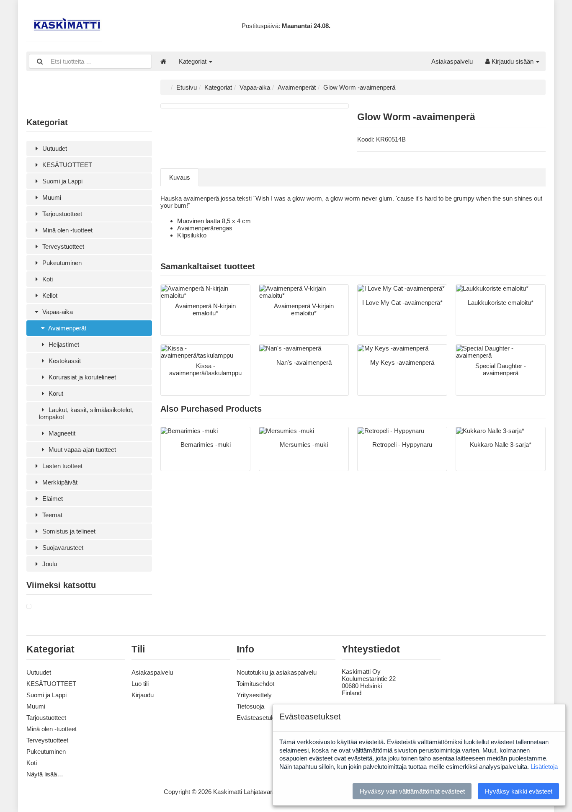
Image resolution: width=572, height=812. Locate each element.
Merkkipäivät (59, 482)
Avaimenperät (66, 328)
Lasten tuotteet (61, 465)
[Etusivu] (163, 61)
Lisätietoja (544, 766)
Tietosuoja (250, 706)
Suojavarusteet (62, 547)
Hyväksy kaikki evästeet (518, 791)
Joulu (49, 563)
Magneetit (61, 433)
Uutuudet (54, 148)
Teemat (51, 514)
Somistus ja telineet (68, 531)
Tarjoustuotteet (61, 213)
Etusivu (186, 87)
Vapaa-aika (57, 311)
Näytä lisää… (44, 774)
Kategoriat (193, 61)
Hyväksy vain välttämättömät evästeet (412, 791)
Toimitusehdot (255, 683)
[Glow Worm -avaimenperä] (28, 606)
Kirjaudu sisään (512, 61)
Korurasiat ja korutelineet (81, 377)
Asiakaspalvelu (452, 61)
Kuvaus (179, 177)
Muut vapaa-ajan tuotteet (81, 449)
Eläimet (52, 498)
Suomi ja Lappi (61, 181)
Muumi (51, 197)
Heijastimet (63, 344)
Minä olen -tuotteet (67, 230)
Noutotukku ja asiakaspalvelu (277, 672)
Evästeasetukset (260, 717)
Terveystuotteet (62, 246)
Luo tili (140, 683)
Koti (47, 279)
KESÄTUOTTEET (66, 164)
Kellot (49, 295)
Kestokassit (64, 360)
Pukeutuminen (61, 262)
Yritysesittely (254, 695)
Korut (55, 393)
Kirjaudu (142, 695)
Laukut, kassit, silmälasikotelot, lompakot (86, 413)
